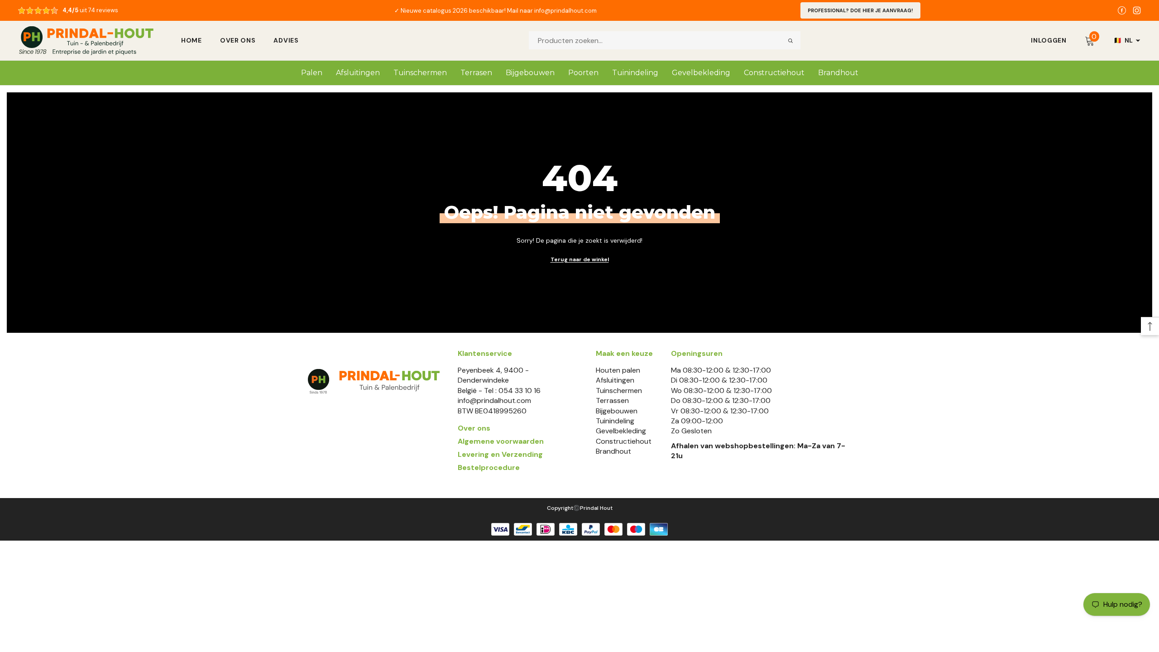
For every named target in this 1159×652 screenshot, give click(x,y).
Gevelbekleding (621, 431)
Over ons (238, 40)
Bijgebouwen (616, 411)
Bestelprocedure (489, 467)
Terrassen (612, 400)
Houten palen (618, 370)
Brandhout (613, 451)
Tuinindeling (615, 421)
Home (191, 40)
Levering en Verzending (500, 454)
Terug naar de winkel (580, 259)
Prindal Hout (596, 508)
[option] (495, 10)
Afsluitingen (615, 380)
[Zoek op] (790, 40)
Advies (285, 40)
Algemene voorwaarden (501, 441)
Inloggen (1049, 40)
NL (1123, 40)
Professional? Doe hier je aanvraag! (860, 10)
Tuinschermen (619, 390)
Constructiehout (623, 441)
